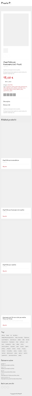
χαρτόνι (25, 353)
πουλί (14, 89)
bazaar (7, 335)
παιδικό (3, 351)
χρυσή (11, 90)
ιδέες (14, 344)
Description (6, 101)
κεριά (17, 346)
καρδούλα (8, 88)
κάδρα (17, 344)
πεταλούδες (9, 351)
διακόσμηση (11, 342)
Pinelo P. (20, 394)
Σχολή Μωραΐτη (5, 339)
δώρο (4, 88)
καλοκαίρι (12, 346)
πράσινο (18, 89)
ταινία (25, 351)
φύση (22, 89)
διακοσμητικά (5, 342)
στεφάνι (20, 351)
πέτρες (18, 348)
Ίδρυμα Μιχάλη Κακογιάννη (8, 337)
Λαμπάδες (5, 66)
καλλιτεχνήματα (5, 346)
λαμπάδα (20, 88)
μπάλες (3, 348)
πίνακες (24, 348)
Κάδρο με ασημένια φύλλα (7, 365)
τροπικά (3, 353)
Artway (3, 335)
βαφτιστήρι (17, 86)
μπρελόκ (9, 348)
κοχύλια (22, 346)
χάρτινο (20, 353)
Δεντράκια (5, 320)
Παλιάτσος (26, 337)
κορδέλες (15, 88)
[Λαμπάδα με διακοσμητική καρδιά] (8, 56)
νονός (4, 89)
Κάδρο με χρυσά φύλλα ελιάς (8, 372)
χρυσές (19, 355)
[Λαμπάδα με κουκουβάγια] (4, 56)
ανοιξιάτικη (8, 86)
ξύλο (8, 89)
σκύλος (15, 351)
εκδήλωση (22, 342)
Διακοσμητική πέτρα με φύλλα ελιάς (10, 375)
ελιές (3, 344)
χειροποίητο (6, 90)
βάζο (23, 339)
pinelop (2, 363)
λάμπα (26, 346)
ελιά (27, 342)
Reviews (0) (6, 105)
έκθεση (19, 339)
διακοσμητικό (24, 86)
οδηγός (13, 348)
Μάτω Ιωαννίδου (19, 337)
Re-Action (15, 335)
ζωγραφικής (8, 344)
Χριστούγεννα (13, 339)
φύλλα (15, 353)
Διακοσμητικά (10, 320)
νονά (24, 88)
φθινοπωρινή (10, 353)
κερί (12, 88)
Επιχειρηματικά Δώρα (18, 320)
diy (11, 335)
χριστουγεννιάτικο (13, 355)
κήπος (22, 344)
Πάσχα (10, 89)
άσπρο (13, 86)
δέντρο (27, 339)
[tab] (16, 101)
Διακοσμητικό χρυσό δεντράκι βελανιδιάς (11, 379)
